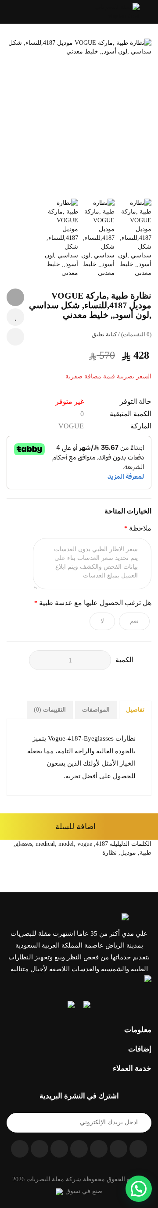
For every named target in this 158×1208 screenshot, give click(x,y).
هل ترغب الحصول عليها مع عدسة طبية (95, 602)
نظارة (109, 852)
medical (45, 844)
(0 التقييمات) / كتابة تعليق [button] (121, 334)
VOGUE (71, 426)
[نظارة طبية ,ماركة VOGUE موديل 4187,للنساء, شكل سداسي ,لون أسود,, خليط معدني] (79, 117)
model (66, 844)
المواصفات (96, 709)
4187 (102, 844)
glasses (23, 844)
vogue (84, 844)
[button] (9, 12)
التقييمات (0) (50, 709)
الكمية (124, 659)
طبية (145, 852)
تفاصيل (135, 709)
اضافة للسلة (75, 826)
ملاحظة (140, 528)
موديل (128, 852)
